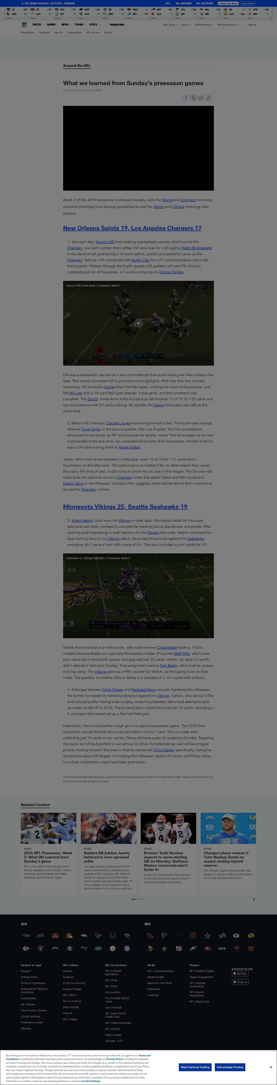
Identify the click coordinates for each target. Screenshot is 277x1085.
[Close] (271, 1067)
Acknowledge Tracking (230, 1067)
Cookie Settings (91, 1081)
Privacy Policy (114, 1059)
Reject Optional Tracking (195, 1067)
